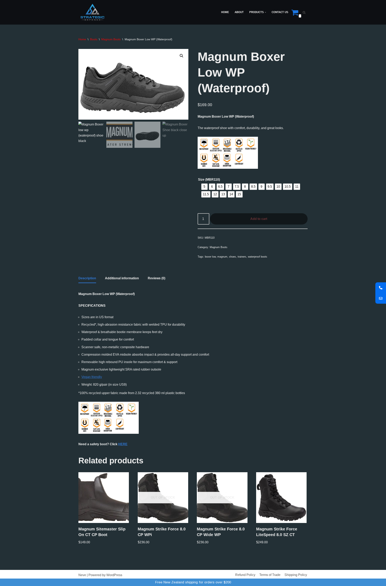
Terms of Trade (269, 575)
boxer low (210, 256)
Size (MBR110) (209, 179)
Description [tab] (87, 278)
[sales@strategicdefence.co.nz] (380, 298)
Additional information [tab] (122, 278)
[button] (265, 12)
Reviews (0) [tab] (156, 278)
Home (225, 12)
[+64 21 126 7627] (380, 287)
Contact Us (280, 12)
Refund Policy (245, 575)
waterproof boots (257, 256)
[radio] (204, 187)
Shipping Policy (295, 575)
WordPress (114, 575)
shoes (232, 256)
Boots (93, 39)
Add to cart (258, 219)
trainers (242, 256)
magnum (222, 256)
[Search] (304, 12)
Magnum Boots (111, 39)
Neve (82, 575)
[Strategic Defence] (92, 12)
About (239, 12)
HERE (122, 444)
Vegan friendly (91, 377)
